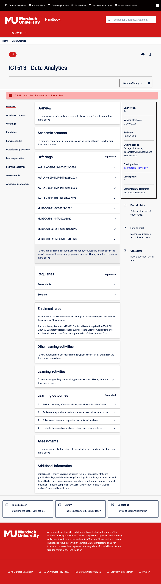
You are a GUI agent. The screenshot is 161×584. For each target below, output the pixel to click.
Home (5, 41)
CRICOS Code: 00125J (90, 572)
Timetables (80, 5)
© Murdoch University (22, 572)
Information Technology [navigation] (136, 168)
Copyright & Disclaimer (122, 572)
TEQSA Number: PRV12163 (55, 572)
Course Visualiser (17, 5)
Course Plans (38, 5)
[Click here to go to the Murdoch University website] (22, 21)
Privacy (146, 572)
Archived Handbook (102, 5)
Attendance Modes (127, 5)
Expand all (110, 156)
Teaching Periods (60, 5)
